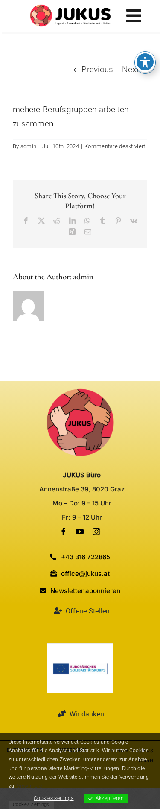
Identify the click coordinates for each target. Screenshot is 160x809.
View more (29, 786)
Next (130, 69)
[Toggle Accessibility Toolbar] (145, 62)
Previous (97, 69)
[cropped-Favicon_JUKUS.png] (80, 392)
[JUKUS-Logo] (70, 8)
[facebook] (63, 531)
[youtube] (80, 531)
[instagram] (96, 531)
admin (28, 146)
